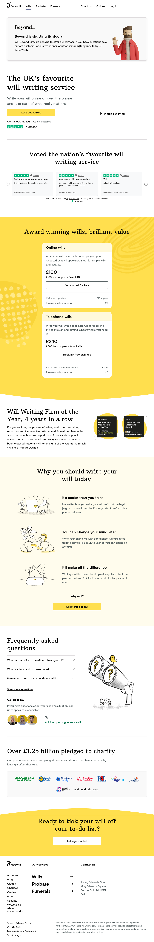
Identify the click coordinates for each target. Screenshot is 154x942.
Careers (12, 883)
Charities (12, 887)
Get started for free (77, 285)
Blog (10, 879)
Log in (113, 6)
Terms (10, 923)
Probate (41, 6)
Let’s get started (31, 112)
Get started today (77, 607)
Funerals (55, 6)
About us (86, 6)
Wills (28, 6)
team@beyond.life (83, 46)
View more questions (20, 689)
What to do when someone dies (15, 907)
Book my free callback (77, 354)
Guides (100, 6)
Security (12, 900)
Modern (21, 931)
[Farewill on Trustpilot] (22, 126)
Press (10, 896)
